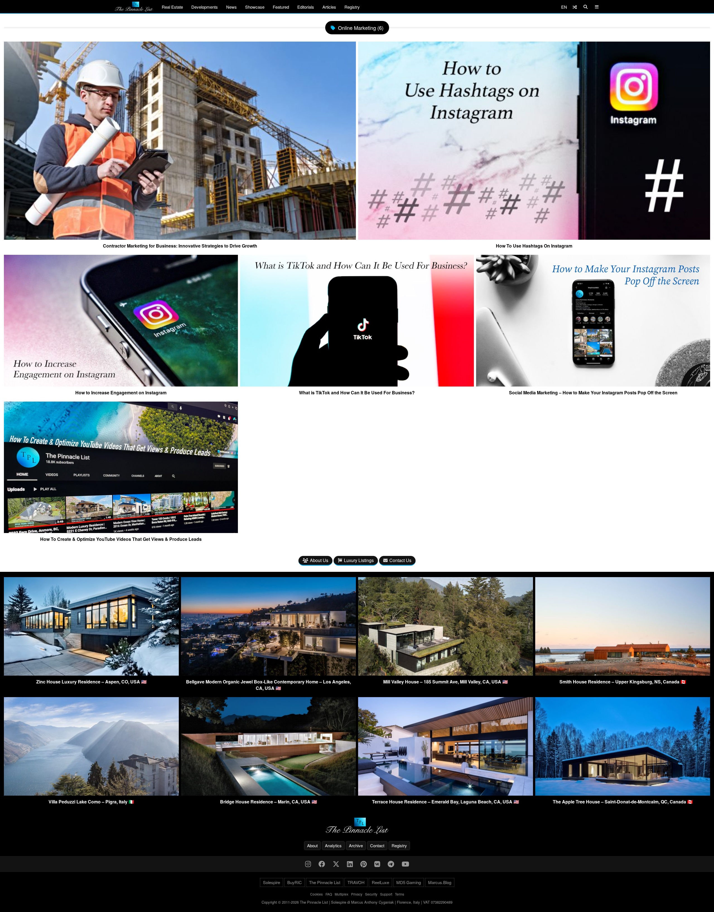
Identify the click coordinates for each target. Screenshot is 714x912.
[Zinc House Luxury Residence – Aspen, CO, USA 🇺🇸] (91, 674)
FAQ (328, 894)
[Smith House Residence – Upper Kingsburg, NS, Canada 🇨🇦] (622, 674)
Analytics (333, 845)
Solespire (271, 882)
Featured (281, 7)
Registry (352, 7)
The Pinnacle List (324, 882)
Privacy (356, 894)
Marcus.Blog (439, 882)
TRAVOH (356, 882)
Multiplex (341, 894)
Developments (204, 7)
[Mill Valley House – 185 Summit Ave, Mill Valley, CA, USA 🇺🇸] (445, 674)
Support (386, 894)
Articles (329, 7)
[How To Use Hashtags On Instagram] (534, 237)
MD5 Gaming (408, 882)
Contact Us (400, 560)
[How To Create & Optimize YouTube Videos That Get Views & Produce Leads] (121, 530)
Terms (399, 894)
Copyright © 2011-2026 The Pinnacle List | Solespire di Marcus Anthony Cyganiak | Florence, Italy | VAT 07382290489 (357, 902)
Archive (356, 845)
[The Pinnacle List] (357, 826)
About (312, 845)
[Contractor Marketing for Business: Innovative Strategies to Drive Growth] (180, 237)
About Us (319, 560)
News (231, 7)
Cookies (316, 894)
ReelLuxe (380, 882)
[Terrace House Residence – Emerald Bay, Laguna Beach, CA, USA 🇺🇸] (445, 794)
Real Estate (172, 7)
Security (371, 894)
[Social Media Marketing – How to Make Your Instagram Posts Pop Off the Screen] (593, 384)
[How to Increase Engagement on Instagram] (121, 384)
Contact (377, 845)
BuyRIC (294, 882)
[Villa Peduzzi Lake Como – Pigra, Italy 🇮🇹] (91, 794)
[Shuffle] (575, 7)
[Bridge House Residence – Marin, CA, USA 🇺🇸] (268, 794)
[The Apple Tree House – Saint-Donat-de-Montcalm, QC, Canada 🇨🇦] (622, 794)
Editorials (305, 7)
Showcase (254, 7)
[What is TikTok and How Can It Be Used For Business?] (357, 384)
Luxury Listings (359, 560)
